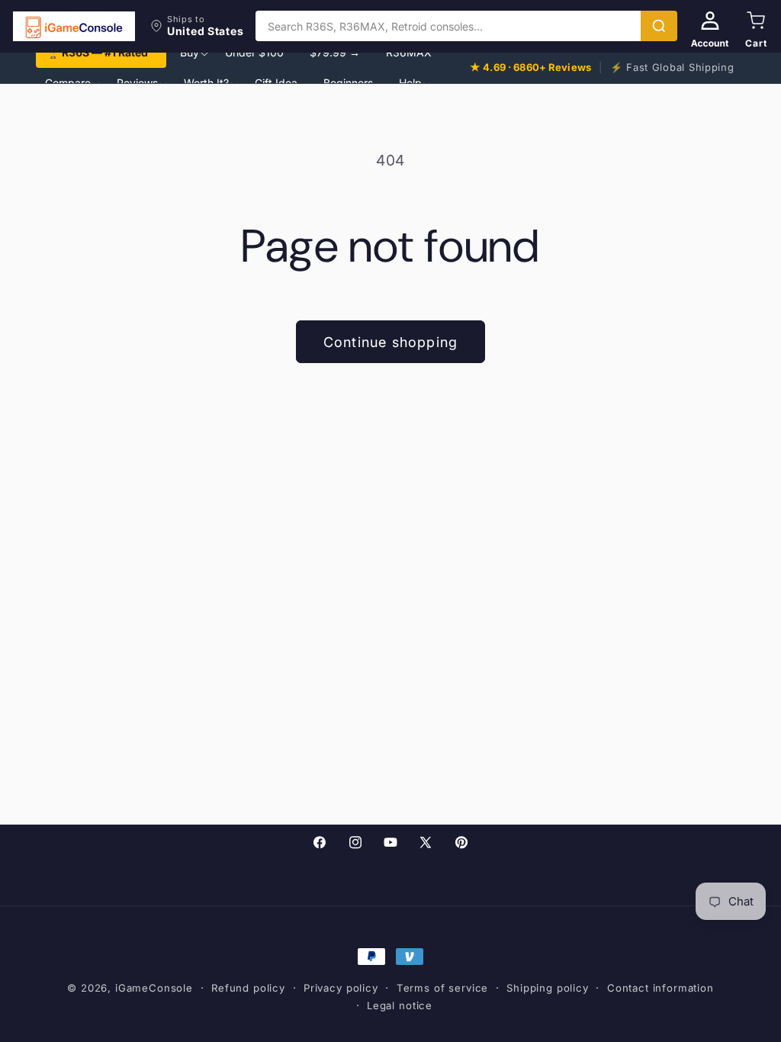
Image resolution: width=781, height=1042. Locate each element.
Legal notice (399, 1005)
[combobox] (448, 26)
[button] (196, 25)
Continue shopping (390, 342)
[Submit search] (659, 26)
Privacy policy (341, 988)
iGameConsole (154, 988)
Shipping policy (547, 988)
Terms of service (442, 988)
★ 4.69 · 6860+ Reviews (530, 67)
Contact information (660, 988)
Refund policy (248, 988)
